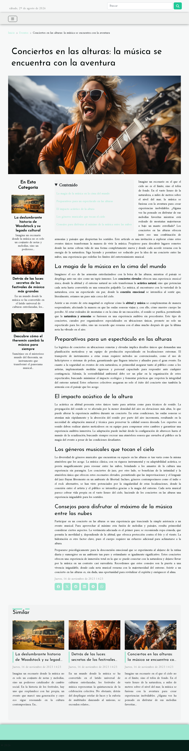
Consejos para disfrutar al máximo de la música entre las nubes (94, 224)
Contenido (68, 185)
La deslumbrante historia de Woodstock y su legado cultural (38, 659)
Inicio (11, 33)
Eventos (23, 33)
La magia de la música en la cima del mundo (83, 193)
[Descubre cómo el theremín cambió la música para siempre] (27, 322)
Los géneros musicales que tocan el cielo (80, 216)
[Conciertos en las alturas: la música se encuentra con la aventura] (150, 634)
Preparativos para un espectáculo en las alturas (84, 201)
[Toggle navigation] (12, 19)
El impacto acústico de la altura (75, 209)
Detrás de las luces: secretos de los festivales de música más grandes (93, 659)
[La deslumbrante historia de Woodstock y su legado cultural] (27, 204)
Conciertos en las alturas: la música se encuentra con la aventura (152, 659)
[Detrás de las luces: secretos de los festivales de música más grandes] (27, 265)
